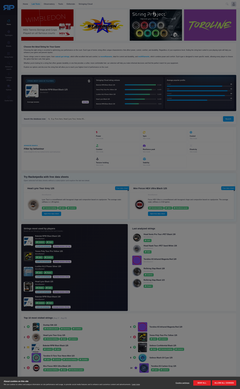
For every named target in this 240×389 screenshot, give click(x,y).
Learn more (136, 384)
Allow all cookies (224, 383)
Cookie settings (183, 383)
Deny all (202, 383)
